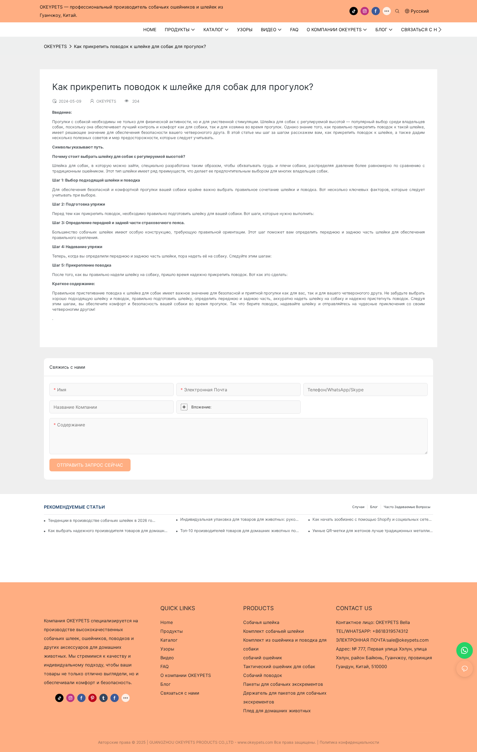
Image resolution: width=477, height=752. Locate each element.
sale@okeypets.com (408, 640)
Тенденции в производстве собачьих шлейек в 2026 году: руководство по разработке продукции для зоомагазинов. (102, 520)
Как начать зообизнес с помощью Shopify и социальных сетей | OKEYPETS (372, 519)
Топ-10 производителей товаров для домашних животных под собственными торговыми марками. (240, 530)
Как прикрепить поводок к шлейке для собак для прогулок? (140, 46)
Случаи (358, 507)
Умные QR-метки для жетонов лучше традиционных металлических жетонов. (372, 530)
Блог (374, 507)
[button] (439, 29)
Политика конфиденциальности (349, 742)
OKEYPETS (55, 46)
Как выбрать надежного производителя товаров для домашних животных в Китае (108, 530)
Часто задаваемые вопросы (407, 507)
